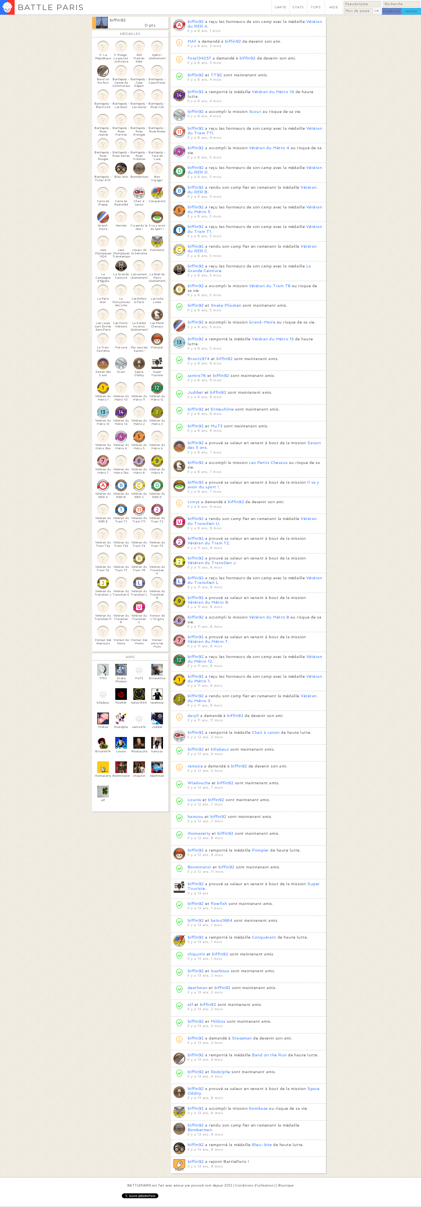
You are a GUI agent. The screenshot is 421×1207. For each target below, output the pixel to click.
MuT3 (217, 426)
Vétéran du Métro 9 (208, 602)
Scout (255, 111)
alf (190, 1004)
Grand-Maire (262, 322)
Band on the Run (269, 1055)
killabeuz (220, 749)
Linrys (194, 502)
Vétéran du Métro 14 (273, 91)
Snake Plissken (226, 305)
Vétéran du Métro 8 (269, 617)
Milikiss (218, 1021)
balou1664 (221, 920)
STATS (298, 7)
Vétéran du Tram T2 (208, 543)
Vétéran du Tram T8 (270, 286)
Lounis (194, 799)
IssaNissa (220, 971)
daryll (193, 715)
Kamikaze (258, 1108)
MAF (192, 41)
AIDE (333, 7)
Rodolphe (220, 1072)
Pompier (260, 850)
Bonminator (199, 867)
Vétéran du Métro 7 (208, 641)
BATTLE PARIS (51, 7)
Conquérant (264, 937)
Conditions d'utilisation (254, 1185)
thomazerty (199, 833)
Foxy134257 (199, 58)
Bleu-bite (262, 1144)
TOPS (316, 7)
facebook (391, 11)
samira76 (197, 375)
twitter (411, 11)
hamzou (195, 816)
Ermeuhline (222, 409)
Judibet (195, 392)
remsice (195, 766)
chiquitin (196, 954)
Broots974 (199, 358)
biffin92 (118, 20)
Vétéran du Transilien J (212, 562)
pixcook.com (201, 1185)
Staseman (242, 1038)
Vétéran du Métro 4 (269, 148)
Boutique (286, 1185)
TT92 (216, 75)
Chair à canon (265, 732)
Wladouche (199, 783)
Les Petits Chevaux (268, 462)
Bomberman (200, 1130)
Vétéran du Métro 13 (273, 339)
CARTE (280, 7)
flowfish (219, 903)
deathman (198, 987)
